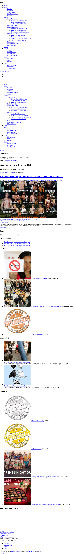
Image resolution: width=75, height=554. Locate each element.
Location (9, 9)
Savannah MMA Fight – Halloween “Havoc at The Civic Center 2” (31, 176)
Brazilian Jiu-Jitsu (12, 33)
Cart (8, 60)
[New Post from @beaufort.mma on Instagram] (17, 360)
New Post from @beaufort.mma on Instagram (17, 242)
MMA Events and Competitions (36, 180)
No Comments (58, 180)
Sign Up (6, 543)
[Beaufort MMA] (5, 71)
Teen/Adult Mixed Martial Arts (20, 32)
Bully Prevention (12, 25)
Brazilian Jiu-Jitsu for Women (19, 37)
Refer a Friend (11, 65)
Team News (10, 50)
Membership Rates (12, 14)
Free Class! (10, 66)
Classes (6, 17)
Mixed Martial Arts (12, 27)
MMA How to (11, 52)
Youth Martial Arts (12, 19)
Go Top (2, 553)
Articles (6, 48)
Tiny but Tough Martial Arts (19, 20)
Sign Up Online (11, 68)
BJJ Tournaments (12, 55)
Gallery (9, 15)
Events (6, 47)
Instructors (10, 10)
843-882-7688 (4, 535)
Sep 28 (18, 180)
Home (5, 5)
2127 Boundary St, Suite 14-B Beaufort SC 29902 (9, 532)
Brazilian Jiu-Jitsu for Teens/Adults (21, 38)
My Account (11, 58)
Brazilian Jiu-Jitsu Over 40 (18, 40)
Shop (5, 57)
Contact (6, 63)
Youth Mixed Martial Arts (18, 24)
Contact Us (7, 548)
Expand (2, 222)
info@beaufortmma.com (11, 160)
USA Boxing (11, 42)
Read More (3, 227)
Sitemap (6, 546)
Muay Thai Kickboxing (14, 43)
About (5, 7)
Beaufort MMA (9, 180)
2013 (6, 172)
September (12, 172)
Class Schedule (11, 45)
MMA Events (11, 53)
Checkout (10, 62)
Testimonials (11, 12)
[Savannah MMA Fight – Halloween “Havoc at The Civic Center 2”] (28, 217)
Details (6, 222)
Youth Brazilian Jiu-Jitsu (18, 22)
